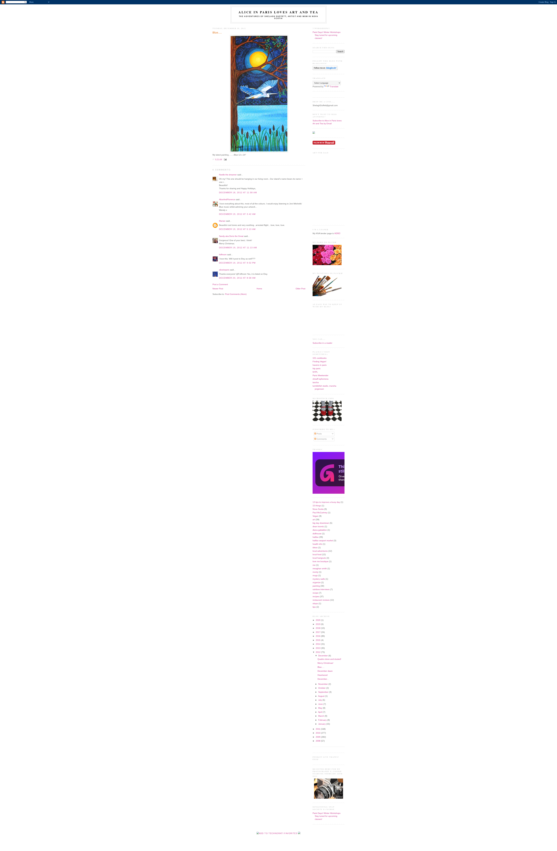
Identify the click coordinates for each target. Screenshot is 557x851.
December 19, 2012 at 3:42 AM (237, 214)
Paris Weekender (320, 375)
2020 (318, 620)
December (323, 656)
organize (317, 582)
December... (323, 679)
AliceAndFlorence (227, 199)
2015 (318, 640)
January (322, 724)
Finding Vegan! (319, 361)
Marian (222, 221)
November (323, 684)
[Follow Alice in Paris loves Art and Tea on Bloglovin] (325, 69)
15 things (317, 506)
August (321, 696)
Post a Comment (220, 284)
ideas (315, 547)
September (323, 692)
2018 (318, 628)
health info (317, 544)
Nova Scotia (318, 509)
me (314, 565)
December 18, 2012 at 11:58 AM (238, 192)
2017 (318, 632)
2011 (318, 729)
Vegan (315, 516)
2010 (318, 733)
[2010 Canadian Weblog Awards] (344, 493)
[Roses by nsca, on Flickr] (327, 264)
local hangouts (319, 558)
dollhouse (317, 534)
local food (317, 554)
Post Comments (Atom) (236, 294)
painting (316, 586)
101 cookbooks (320, 358)
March (321, 716)
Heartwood (323, 675)
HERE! (337, 233)
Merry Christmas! (325, 663)
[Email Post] (225, 159)
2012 (318, 652)
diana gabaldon (320, 530)
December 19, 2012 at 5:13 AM (237, 229)
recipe (315, 593)
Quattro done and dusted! (329, 659)
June (320, 704)
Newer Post (218, 289)
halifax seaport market (323, 541)
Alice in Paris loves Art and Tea (278, 12)
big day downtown (321, 523)
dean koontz (318, 526)
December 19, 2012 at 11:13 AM (238, 248)
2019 (318, 624)
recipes (316, 596)
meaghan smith (320, 568)
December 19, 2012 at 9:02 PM (237, 263)
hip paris (316, 368)
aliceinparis (224, 270)
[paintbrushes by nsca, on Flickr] (327, 295)
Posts (319, 434)
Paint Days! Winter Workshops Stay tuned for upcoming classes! (326, 35)
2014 (318, 644)
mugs (315, 575)
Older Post (300, 289)
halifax (316, 537)
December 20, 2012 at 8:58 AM (237, 278)
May (320, 708)
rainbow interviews (321, 589)
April (320, 712)
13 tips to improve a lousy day (326, 502)
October (322, 688)
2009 (318, 737)
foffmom (223, 255)
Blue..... (217, 32)
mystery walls (319, 579)
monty (315, 572)
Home (259, 289)
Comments (321, 439)
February (322, 720)
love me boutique (320, 561)
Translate (334, 87)
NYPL (315, 372)
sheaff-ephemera (320, 379)
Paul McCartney (320, 513)
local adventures (320, 551)
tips (314, 607)
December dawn (325, 671)
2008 (318, 741)
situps (315, 603)
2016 (318, 636)
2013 (318, 648)
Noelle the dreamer (228, 175)
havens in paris (320, 365)
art (314, 519)
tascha (316, 382)
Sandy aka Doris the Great (231, 236)
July (320, 700)
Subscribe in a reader (322, 343)
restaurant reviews (321, 600)
